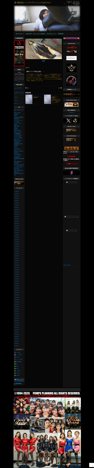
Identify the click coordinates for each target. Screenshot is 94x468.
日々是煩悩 (18, 370)
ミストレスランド (17, 155)
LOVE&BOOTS (17, 157)
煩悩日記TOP (29, 33)
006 (59, 88)
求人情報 (18, 373)
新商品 (17, 368)
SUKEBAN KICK (17, 154)
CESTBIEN (16, 145)
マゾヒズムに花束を (18, 137)
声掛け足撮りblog (17, 161)
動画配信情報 (18, 361)
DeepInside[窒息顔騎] (18, 117)
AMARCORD (16, 142)
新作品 (17, 366)
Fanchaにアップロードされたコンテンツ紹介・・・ (19, 93)
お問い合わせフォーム (51, 33)
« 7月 (19, 81)
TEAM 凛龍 (16, 118)
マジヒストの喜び (17, 136)
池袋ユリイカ (16, 139)
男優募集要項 (61, 33)
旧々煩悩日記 (71, 112)
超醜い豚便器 (16, 126)
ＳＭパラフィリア (17, 149)
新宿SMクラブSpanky (18, 151)
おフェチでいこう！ (18, 167)
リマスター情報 (19, 359)
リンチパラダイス (17, 123)
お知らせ (18, 356)
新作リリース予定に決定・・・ (35, 71)
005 (43, 61)
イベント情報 (18, 354)
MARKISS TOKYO (17, 140)
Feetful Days (16, 168)
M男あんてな (16, 171)
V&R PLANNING (17, 130)
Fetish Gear (16, 148)
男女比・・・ (17, 100)
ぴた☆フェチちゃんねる (19, 164)
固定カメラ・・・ (18, 103)
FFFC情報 (18, 352)
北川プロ (16, 127)
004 (28, 88)
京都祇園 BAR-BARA (18, 143)
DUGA (15, 115)
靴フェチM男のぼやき (18, 170)
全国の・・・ (17, 97)
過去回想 (18, 375)
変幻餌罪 (16, 128)
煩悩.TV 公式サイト (20, 33)
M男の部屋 (16, 162)
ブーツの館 (16, 121)
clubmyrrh (16, 152)
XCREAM (16, 114)
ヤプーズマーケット (18, 120)
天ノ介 (15, 146)
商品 (17, 363)
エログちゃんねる (66, 264)
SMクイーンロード (18, 131)
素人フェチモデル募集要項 (39, 33)
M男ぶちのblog (17, 112)
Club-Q (15, 124)
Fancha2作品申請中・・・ (18, 88)
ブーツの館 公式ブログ (18, 165)
